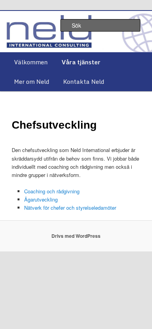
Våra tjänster (81, 62)
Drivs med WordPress (76, 235)
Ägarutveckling (41, 199)
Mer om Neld (31, 81)
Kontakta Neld (83, 81)
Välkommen (31, 62)
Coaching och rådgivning (52, 191)
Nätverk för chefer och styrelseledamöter (70, 207)
